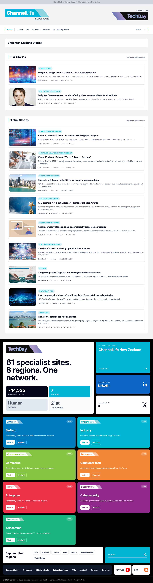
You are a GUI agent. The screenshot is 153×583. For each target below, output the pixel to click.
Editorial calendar (42, 570)
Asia (36, 552)
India (65, 552)
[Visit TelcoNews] (19, 519)
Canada (56, 552)
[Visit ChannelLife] (93, 422)
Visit (9, 442)
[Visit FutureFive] (93, 454)
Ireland (74, 552)
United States (39, 558)
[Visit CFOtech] (19, 422)
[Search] (145, 29)
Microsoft (47, 29)
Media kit (21, 442)
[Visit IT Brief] (19, 487)
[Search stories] (145, 555)
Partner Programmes (61, 29)
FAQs (74, 570)
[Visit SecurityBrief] (93, 487)
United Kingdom (87, 552)
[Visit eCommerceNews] (19, 454)
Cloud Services (23, 29)
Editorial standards (60, 570)
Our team (94, 570)
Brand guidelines (12, 570)
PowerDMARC (79, 580)
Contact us (27, 570)
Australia (45, 552)
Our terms (106, 570)
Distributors (36, 29)
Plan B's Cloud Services (47, 580)
